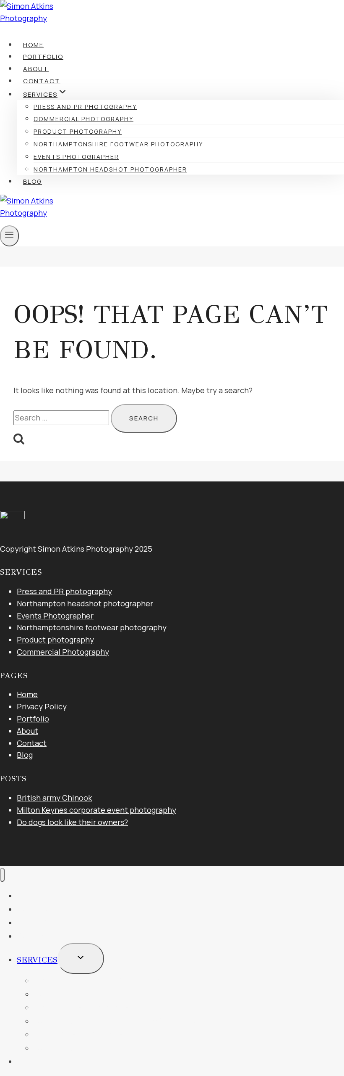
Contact (41, 81)
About (36, 68)
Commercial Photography (83, 119)
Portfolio (43, 56)
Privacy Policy (42, 706)
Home (33, 44)
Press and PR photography (85, 107)
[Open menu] (9, 235)
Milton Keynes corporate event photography (96, 810)
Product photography (78, 131)
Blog (32, 181)
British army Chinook (54, 798)
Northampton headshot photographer (110, 169)
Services (37, 959)
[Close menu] (2, 875)
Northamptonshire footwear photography (118, 144)
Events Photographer (76, 157)
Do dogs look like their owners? (72, 822)
